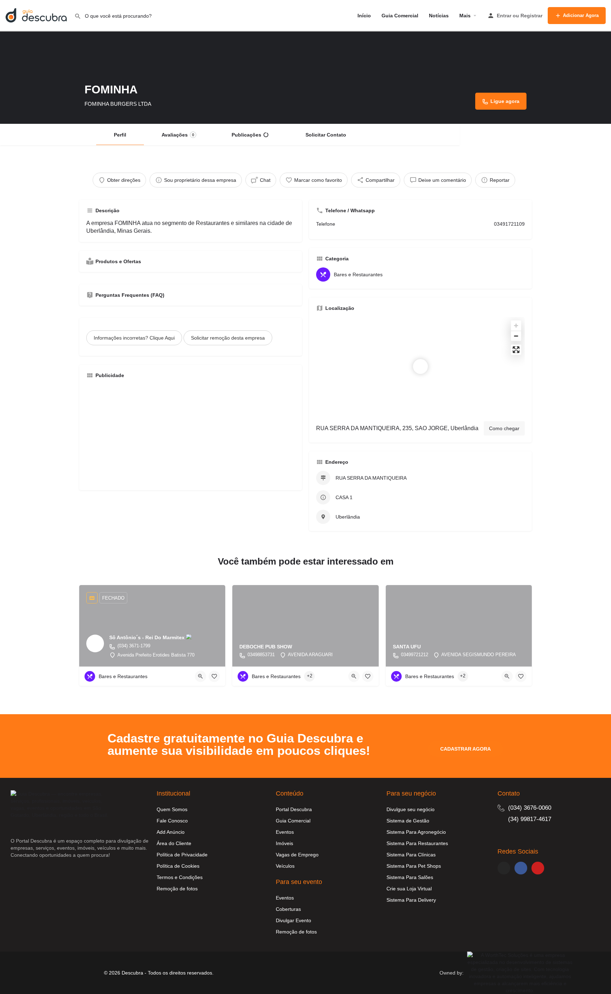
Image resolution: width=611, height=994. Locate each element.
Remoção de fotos (177, 888)
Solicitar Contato (326, 135)
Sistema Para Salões (409, 877)
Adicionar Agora (581, 15)
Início (364, 15)
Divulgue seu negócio (410, 809)
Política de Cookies (178, 866)
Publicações (246, 135)
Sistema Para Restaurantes (417, 843)
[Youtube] (537, 868)
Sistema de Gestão (407, 820)
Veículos (285, 866)
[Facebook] (520, 868)
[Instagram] (503, 868)
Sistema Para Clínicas (411, 854)
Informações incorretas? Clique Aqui (134, 338)
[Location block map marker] (420, 366)
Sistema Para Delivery (411, 900)
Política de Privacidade (182, 854)
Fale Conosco (172, 820)
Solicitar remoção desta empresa (228, 338)
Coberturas (288, 909)
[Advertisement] (190, 433)
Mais (465, 15)
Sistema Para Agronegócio (416, 832)
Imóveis (284, 843)
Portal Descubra (294, 809)
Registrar (531, 15)
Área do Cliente (174, 843)
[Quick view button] (200, 676)
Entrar (504, 15)
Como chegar (504, 428)
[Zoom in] (516, 325)
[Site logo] (37, 15)
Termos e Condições (180, 877)
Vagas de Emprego (297, 854)
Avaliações (178, 135)
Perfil (120, 135)
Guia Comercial (400, 15)
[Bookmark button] (214, 676)
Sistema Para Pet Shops (413, 866)
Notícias (439, 15)
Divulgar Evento (293, 920)
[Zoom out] (516, 336)
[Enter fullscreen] (516, 350)
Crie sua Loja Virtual (409, 888)
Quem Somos (172, 809)
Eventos (285, 832)
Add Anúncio (171, 832)
